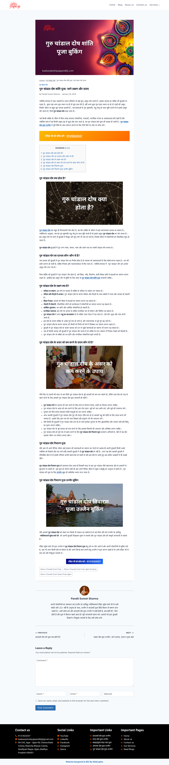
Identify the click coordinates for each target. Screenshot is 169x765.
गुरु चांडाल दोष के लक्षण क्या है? (53, 159)
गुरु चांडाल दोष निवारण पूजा (52, 166)
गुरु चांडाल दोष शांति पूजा (91, 278)
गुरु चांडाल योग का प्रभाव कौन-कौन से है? (57, 156)
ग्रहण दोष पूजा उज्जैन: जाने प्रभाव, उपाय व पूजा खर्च (114, 635)
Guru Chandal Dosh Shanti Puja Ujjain (55, 574)
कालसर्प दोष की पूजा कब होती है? (47, 635)
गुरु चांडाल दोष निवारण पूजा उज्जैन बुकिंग (57, 169)
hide (67, 148)
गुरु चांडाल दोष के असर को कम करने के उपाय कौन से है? (62, 162)
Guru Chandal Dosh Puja (50, 569)
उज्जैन (59, 472)
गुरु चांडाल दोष (43, 85)
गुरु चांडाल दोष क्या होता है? (52, 153)
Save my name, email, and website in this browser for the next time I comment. (73, 701)
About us (129, 5)
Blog (120, 5)
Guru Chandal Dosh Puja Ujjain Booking (80, 569)
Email (73, 694)
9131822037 (74, 136)
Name (40, 694)
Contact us (141, 5)
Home (112, 5)
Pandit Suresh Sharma (51, 94)
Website (108, 694)
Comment (42, 660)
